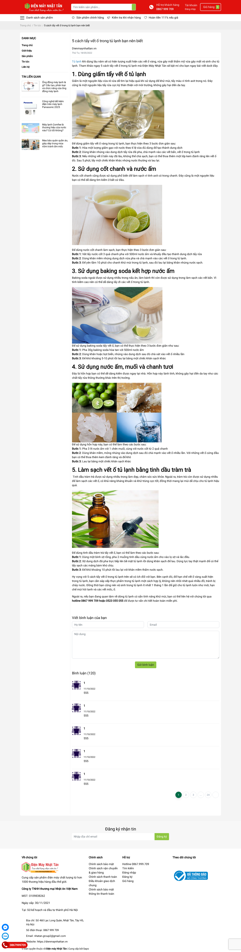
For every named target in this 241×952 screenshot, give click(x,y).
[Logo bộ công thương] (190, 875)
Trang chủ (27, 45)
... (201, 794)
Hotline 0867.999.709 (135, 864)
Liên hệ (25, 66)
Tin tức (25, 61)
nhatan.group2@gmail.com (50, 936)
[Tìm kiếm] (134, 7)
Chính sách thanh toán (103, 876)
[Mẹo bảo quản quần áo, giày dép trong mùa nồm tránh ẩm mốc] (30, 144)
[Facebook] (5, 927)
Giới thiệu (27, 50)
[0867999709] (5, 944)
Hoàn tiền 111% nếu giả (163, 17)
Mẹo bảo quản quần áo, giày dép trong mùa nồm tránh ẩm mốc (55, 143)
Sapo (86, 948)
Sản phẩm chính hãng (90, 17)
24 (208, 794)
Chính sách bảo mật (101, 864)
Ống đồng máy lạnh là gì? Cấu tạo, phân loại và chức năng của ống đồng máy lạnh (54, 86)
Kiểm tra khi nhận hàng (126, 17)
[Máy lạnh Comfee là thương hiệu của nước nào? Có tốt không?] (30, 128)
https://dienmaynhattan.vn (52, 941)
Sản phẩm (27, 56)
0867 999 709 (165, 9)
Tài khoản (191, 5)
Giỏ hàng (128, 881)
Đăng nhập (190, 9)
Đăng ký (162, 836)
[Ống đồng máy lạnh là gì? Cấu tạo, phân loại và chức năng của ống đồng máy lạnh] (30, 86)
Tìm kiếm (128, 868)
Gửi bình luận (145, 664)
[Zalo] (5, 936)
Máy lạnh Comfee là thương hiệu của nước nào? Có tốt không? (54, 127)
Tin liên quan (31, 76)
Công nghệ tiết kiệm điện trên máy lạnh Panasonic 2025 (53, 104)
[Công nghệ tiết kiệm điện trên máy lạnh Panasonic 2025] (30, 108)
